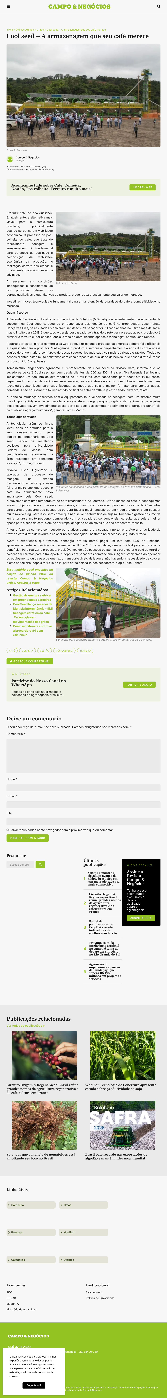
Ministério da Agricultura (22, 1309)
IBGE (9, 1292)
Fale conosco (94, 1292)
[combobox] (20, 864)
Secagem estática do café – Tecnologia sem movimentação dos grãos (32, 617)
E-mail (12, 796)
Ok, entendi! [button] (34, 1385)
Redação (20, 160)
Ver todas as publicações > (26, 1025)
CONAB (11, 1298)
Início (10, 29)
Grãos (40, 29)
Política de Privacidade (100, 1298)
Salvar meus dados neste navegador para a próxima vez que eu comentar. (61, 830)
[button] (8, 7)
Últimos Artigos (25, 29)
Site (9, 813)
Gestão (44, 650)
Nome (12, 779)
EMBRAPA (13, 1303)
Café (12, 650)
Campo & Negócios (28, 157)
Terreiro (85, 650)
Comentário (16, 733)
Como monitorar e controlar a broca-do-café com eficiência (32, 630)
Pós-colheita (64, 650)
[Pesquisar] (40, 864)
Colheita (27, 650)
